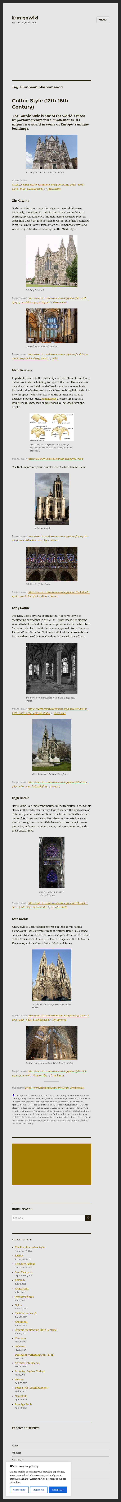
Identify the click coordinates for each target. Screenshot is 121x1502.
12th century (60, 1095)
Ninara (54, 540)
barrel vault (71, 1098)
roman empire (25, 1120)
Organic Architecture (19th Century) (36, 1329)
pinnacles (63, 1117)
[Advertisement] (61, 49)
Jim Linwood (59, 1019)
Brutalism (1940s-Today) (30, 1371)
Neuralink (21, 1396)
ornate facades (50, 1117)
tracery (75, 1120)
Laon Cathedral (55, 1114)
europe (47, 1108)
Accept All (57, 1489)
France (37, 1111)
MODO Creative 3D (25, 1313)
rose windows (39, 1120)
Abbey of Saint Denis (30, 1098)
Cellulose (20, 1346)
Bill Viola (20, 1280)
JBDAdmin (21, 1095)
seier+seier (60, 712)
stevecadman (60, 302)
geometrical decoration (52, 1111)
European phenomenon (63, 1108)
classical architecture (42, 1105)
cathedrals (63, 1101)
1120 (52, 1095)
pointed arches (76, 1117)
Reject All (38, 1489)
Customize (19, 1489)
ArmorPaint (22, 1288)
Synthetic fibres (24, 1296)
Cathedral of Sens (48, 1101)
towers (68, 1120)
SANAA (19, 1255)
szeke (55, 358)
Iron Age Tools (23, 1404)
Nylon (18, 1305)
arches (49, 1098)
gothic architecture (74, 1111)
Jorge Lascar (57, 1075)
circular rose (26, 1105)
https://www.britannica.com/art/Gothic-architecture (54, 1087)
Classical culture (61, 1105)
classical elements (79, 1105)
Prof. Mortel (54, 188)
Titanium (20, 1338)
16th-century (79, 1095)
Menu (103, 19)
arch (43, 1098)
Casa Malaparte (24, 1272)
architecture (59, 1098)
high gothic (41, 1114)
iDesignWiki (25, 17)
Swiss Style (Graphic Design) (31, 1387)
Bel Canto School (25, 1263)
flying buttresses (25, 1111)
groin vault (29, 1114)
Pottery (19, 1379)
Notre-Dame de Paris (32, 1117)
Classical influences (21, 1108)
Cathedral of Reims (30, 1101)
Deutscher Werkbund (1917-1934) (34, 1354)
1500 (69, 1095)
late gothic (68, 1114)
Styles (15, 1445)
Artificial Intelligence (27, 1362)
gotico (20, 1114)
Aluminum (21, 1321)
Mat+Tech (17, 1460)
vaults (15, 1123)
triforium (84, 1120)
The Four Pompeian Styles (30, 1247)
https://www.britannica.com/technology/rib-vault (55, 458)
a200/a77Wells (59, 907)
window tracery (26, 1123)
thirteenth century (55, 1120)
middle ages (81, 1114)
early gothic (37, 1108)
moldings (16, 1117)
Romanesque (49, 398)
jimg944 (55, 786)
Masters (16, 1452)
